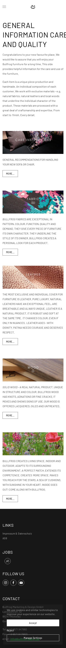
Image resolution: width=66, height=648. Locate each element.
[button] (4, 7)
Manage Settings (33, 637)
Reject (10, 630)
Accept (33, 622)
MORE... (10, 173)
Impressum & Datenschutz (17, 533)
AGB (5, 538)
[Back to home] (33, 7)
